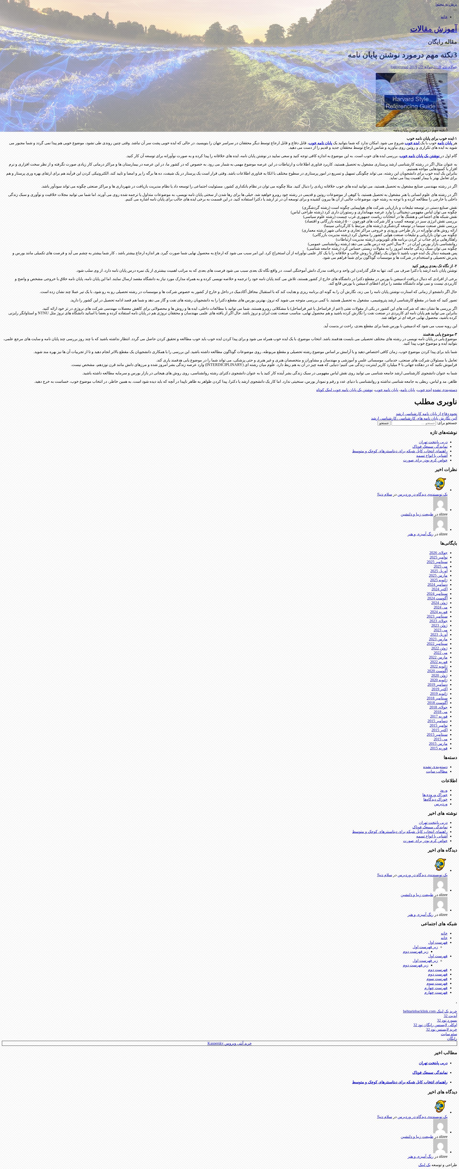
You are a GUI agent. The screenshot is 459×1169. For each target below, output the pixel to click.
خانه (444, 17)
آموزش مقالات (433, 28)
